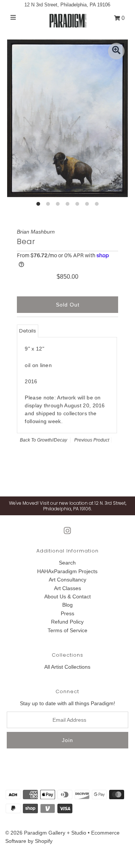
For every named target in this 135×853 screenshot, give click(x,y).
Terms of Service (67, 630)
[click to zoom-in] (116, 51)
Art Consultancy (67, 580)
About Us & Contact (67, 596)
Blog (67, 605)
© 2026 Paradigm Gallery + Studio (45, 833)
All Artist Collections (67, 667)
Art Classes (67, 588)
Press (67, 613)
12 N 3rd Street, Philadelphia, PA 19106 (67, 5)
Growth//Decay (52, 440)
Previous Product (91, 440)
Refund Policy (67, 622)
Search (67, 563)
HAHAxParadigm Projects (67, 571)
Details (27, 330)
